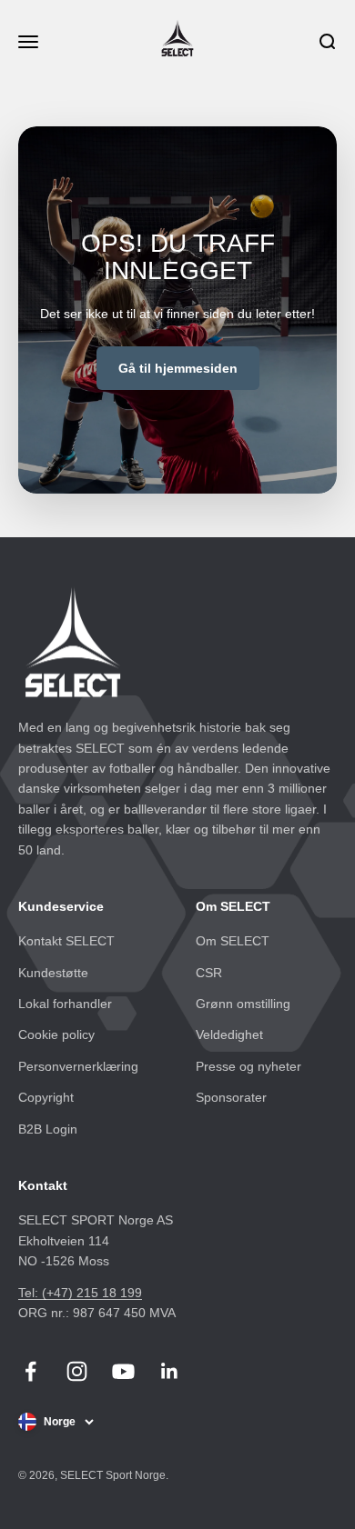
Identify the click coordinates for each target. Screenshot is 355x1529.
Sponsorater (231, 1097)
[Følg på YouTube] (123, 1371)
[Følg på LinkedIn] (169, 1371)
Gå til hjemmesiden (178, 368)
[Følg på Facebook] (30, 1371)
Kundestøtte (53, 972)
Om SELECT (232, 941)
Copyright (46, 1097)
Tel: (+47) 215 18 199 (80, 1292)
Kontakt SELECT (66, 941)
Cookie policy (56, 1034)
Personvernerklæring (78, 1066)
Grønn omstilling (243, 1003)
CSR (209, 972)
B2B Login (47, 1129)
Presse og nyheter (248, 1066)
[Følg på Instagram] (77, 1371)
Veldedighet (229, 1034)
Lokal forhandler (65, 1003)
